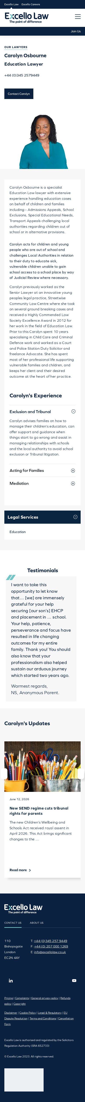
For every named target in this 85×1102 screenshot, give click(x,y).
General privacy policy (44, 998)
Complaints (22, 998)
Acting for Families (27, 470)
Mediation (19, 483)
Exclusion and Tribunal (30, 411)
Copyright (20, 1003)
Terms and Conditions (43, 1018)
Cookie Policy (27, 1012)
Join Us (76, 31)
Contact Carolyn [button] (19, 94)
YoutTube (74, 980)
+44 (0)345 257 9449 (50, 941)
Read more (19, 870)
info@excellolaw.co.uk (50, 952)
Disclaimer (10, 1012)
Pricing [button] (8, 998)
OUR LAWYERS (15, 47)
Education (18, 532)
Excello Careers (31, 4)
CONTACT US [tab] (13, 922)
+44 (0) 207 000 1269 (51, 946)
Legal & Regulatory (49, 1012)
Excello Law (11, 4)
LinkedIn (11, 980)
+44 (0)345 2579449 (21, 75)
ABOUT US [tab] (37, 922)
